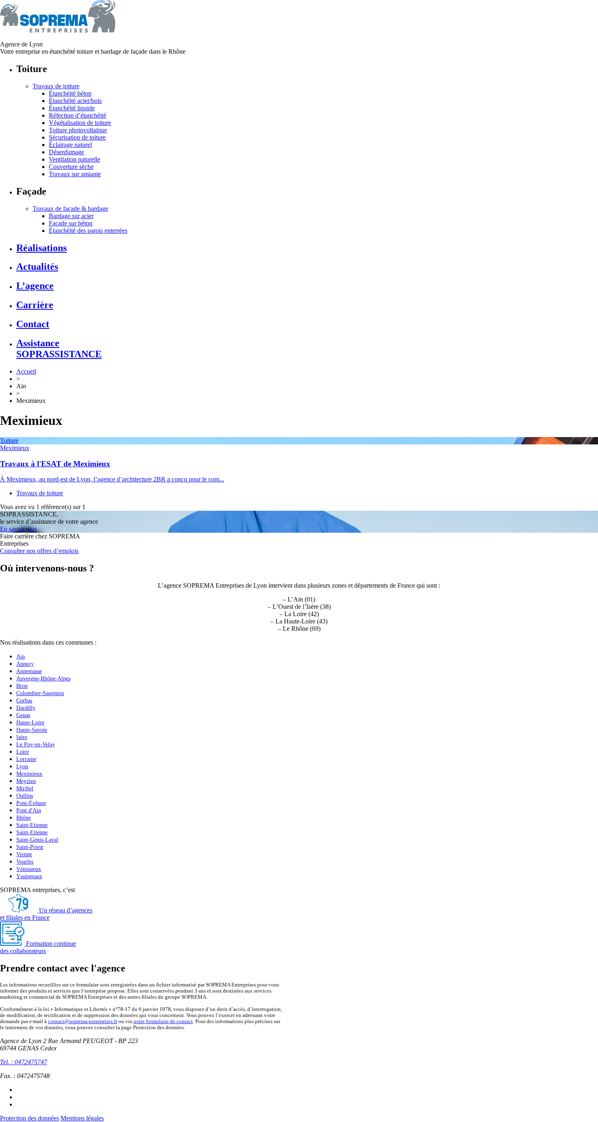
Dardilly (25, 708)
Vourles (24, 862)
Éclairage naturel (70, 144)
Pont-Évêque (31, 803)
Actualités (37, 266)
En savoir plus (18, 528)
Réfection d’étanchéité (77, 115)
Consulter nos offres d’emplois (39, 550)
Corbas (24, 701)
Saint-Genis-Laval (37, 840)
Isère (21, 737)
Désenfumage (66, 152)
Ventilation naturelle (74, 159)
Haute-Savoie (31, 730)
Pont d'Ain (28, 810)
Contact (32, 324)
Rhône (23, 818)
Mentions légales (82, 1118)
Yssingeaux (29, 876)
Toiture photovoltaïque (78, 130)
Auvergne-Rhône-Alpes (43, 679)
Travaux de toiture (56, 86)
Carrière (34, 305)
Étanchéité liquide (72, 108)
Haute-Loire (30, 723)
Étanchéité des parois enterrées (88, 230)
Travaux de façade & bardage (70, 208)
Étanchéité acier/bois (75, 100)
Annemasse (29, 671)
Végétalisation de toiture (80, 122)
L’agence (35, 285)
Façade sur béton (70, 223)
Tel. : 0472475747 (23, 1062)
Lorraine (26, 759)
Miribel (24, 788)
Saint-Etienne (32, 825)
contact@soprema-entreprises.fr (82, 1021)
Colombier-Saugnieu (40, 693)
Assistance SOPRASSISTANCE (59, 348)
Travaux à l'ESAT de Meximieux (55, 463)
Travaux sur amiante (75, 174)
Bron (22, 686)
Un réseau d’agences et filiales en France (46, 914)
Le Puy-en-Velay (35, 744)
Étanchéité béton (70, 93)
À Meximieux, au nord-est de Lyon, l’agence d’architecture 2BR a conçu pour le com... (112, 479)
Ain (20, 657)
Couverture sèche (71, 166)
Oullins (24, 796)
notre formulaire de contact (163, 1021)
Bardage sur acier (71, 215)
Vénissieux (28, 869)
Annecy (25, 664)
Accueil (26, 371)
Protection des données (29, 1118)
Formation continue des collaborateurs (38, 947)
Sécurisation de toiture (77, 137)
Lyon (22, 766)
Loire (22, 752)
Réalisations (41, 248)
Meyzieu (26, 781)
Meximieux (14, 447)
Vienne (24, 854)
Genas (23, 715)
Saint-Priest (29, 847)
